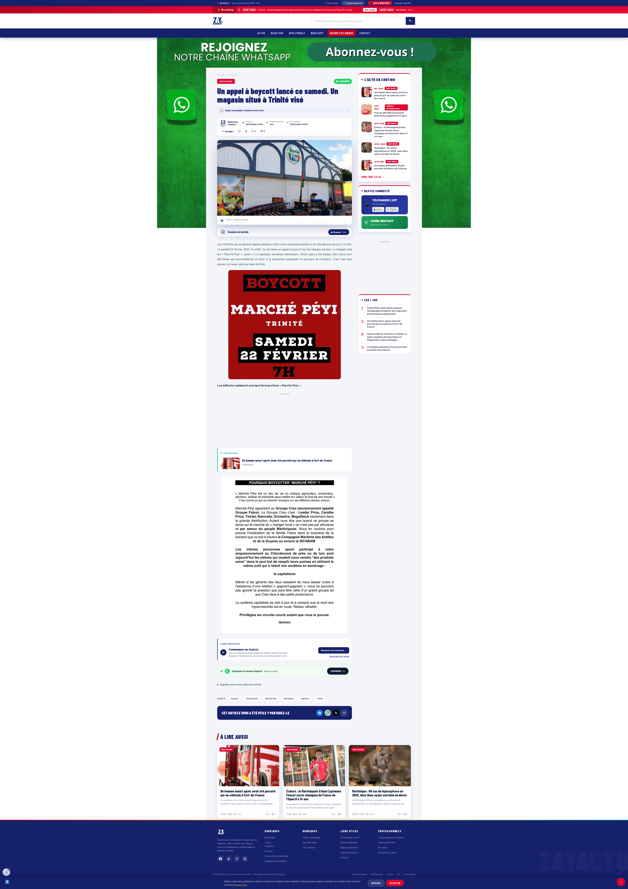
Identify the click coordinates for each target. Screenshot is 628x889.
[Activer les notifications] (6, 872)
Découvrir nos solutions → (334, 650)
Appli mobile (297, 33)
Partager (229, 131)
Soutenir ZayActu (349, 852)
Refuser (376, 883)
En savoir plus (240, 884)
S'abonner (344, 81)
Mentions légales (359, 874)
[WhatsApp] (327, 713)
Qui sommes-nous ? (350, 837)
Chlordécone (252, 698)
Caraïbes (269, 846)
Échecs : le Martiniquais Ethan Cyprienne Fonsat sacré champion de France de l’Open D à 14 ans (313, 795)
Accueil (220, 75)
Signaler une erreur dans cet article (239, 684)
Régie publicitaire (349, 847)
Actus (261, 33)
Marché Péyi (270, 698)
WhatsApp (317, 33)
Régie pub (277, 33)
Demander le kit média (339, 656)
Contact (365, 33)
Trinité (320, 698)
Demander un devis (387, 852)
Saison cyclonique (342, 33)
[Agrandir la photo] (284, 178)
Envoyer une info (403, 3)
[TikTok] (228, 859)
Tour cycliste (309, 847)
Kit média (383, 847)
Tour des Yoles (310, 842)
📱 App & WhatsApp (380, 3)
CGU (399, 874)
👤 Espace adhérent (353, 3)
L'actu (268, 842)
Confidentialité (376, 874)
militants (305, 698)
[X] (336, 713)
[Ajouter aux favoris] (246, 131)
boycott (235, 698)
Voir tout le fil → (373, 176)
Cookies (390, 874)
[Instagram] (237, 859)
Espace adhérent (348, 842)
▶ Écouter (338, 232)
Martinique (232, 75)
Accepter (395, 883)
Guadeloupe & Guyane (275, 861)
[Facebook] (319, 713)
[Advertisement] (284, 420)
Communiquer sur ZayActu (391, 837)
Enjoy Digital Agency (276, 874)
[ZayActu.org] (218, 21)
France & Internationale (276, 856)
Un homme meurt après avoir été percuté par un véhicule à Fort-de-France (247, 793)
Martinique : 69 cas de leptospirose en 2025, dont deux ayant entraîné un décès (365, 9)
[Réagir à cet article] (239, 131)
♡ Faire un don (331, 3)
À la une (268, 851)
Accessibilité (409, 874)
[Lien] (344, 713)
